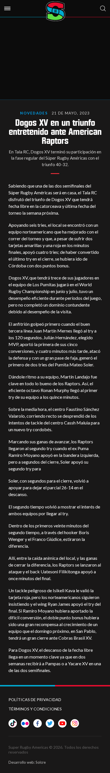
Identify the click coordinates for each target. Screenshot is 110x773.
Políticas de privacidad (34, 699)
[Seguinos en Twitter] (50, 723)
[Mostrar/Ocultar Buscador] (103, 8)
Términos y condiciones (35, 708)
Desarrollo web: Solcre (27, 762)
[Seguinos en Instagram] (75, 723)
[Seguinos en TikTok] (12, 723)
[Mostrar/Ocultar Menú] (7, 8)
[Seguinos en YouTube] (62, 723)
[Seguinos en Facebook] (37, 723)
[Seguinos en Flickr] (25, 723)
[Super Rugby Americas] (55, 11)
